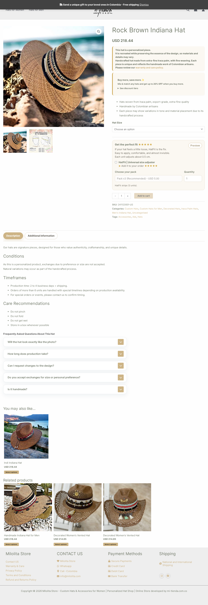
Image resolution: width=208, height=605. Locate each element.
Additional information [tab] (41, 235)
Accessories (124, 216)
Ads (134, 216)
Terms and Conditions (18, 575)
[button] (188, 9)
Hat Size (117, 122)
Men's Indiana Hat (121, 212)
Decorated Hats (171, 208)
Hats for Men (36, 9)
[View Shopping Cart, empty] (196, 10)
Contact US (12, 561)
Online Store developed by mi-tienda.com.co (161, 590)
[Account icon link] (203, 9)
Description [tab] (13, 235)
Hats (140, 216)
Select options (11, 472)
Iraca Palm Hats (189, 208)
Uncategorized (140, 212)
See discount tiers (129, 88)
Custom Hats (131, 208)
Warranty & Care (15, 566)
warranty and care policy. (150, 67)
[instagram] (162, 575)
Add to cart (143, 195)
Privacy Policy (14, 570)
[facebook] (168, 575)
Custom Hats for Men (151, 208)
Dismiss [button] (144, 4)
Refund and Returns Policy (21, 579)
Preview (195, 145)
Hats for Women (15, 9)
